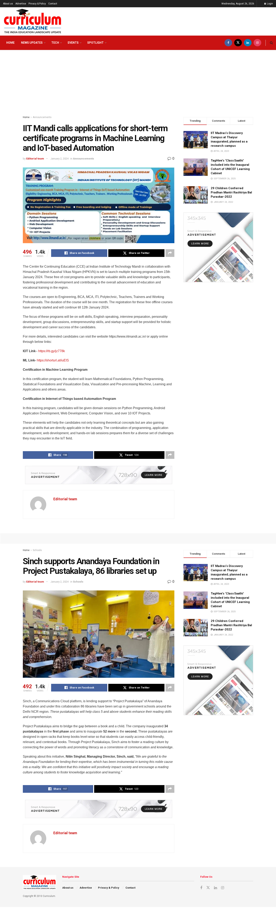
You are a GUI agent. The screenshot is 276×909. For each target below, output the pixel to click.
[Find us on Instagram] (257, 43)
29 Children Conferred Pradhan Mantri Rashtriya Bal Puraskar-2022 (231, 192)
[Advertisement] (138, 80)
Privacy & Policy (37, 3)
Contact (52, 3)
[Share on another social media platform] (169, 253)
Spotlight (95, 42)
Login (269, 3)
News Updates (32, 42)
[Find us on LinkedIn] (248, 43)
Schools (37, 550)
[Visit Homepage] (32, 21)
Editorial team (35, 158)
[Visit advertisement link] (98, 475)
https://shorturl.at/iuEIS (53, 360)
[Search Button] (271, 43)
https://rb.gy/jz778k (51, 351)
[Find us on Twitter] (238, 43)
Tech (55, 42)
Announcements (42, 117)
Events (73, 42)
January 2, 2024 (59, 158)
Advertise (20, 3)
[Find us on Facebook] (228, 43)
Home (10, 42)
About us (8, 3)
